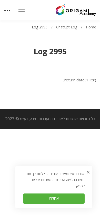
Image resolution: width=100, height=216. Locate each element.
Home (91, 27)
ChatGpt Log (66, 27)
